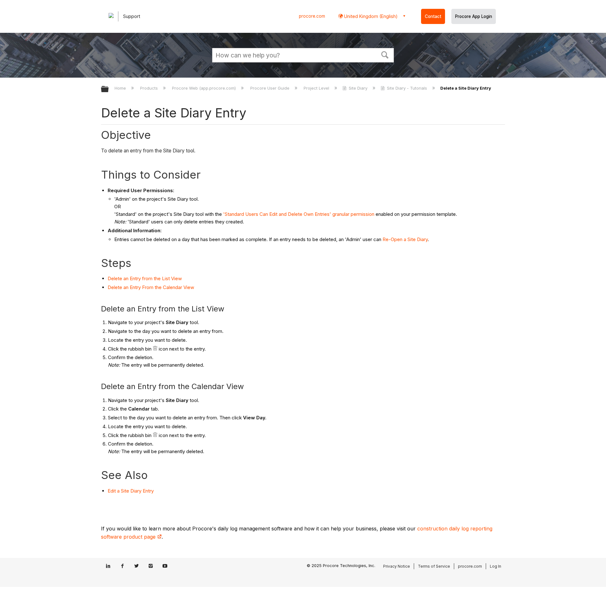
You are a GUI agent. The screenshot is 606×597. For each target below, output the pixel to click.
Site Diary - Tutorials (407, 88)
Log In (495, 566)
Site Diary (358, 88)
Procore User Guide (270, 88)
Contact (433, 16)
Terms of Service (434, 566)
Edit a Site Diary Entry (131, 491)
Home (121, 88)
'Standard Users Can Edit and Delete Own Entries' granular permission (298, 214)
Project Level (317, 88)
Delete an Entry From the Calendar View (151, 287)
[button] (385, 54)
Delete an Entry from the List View (145, 278)
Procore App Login (473, 16)
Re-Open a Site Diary (405, 239)
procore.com (312, 16)
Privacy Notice (396, 566)
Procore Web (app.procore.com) (204, 88)
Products (149, 88)
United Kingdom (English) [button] (370, 16)
